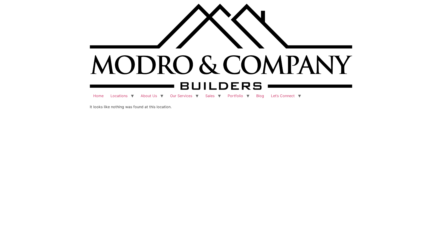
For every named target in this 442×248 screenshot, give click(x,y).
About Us (149, 95)
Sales (210, 95)
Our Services (181, 95)
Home (98, 95)
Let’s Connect (283, 95)
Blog (260, 95)
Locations (119, 95)
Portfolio (235, 95)
